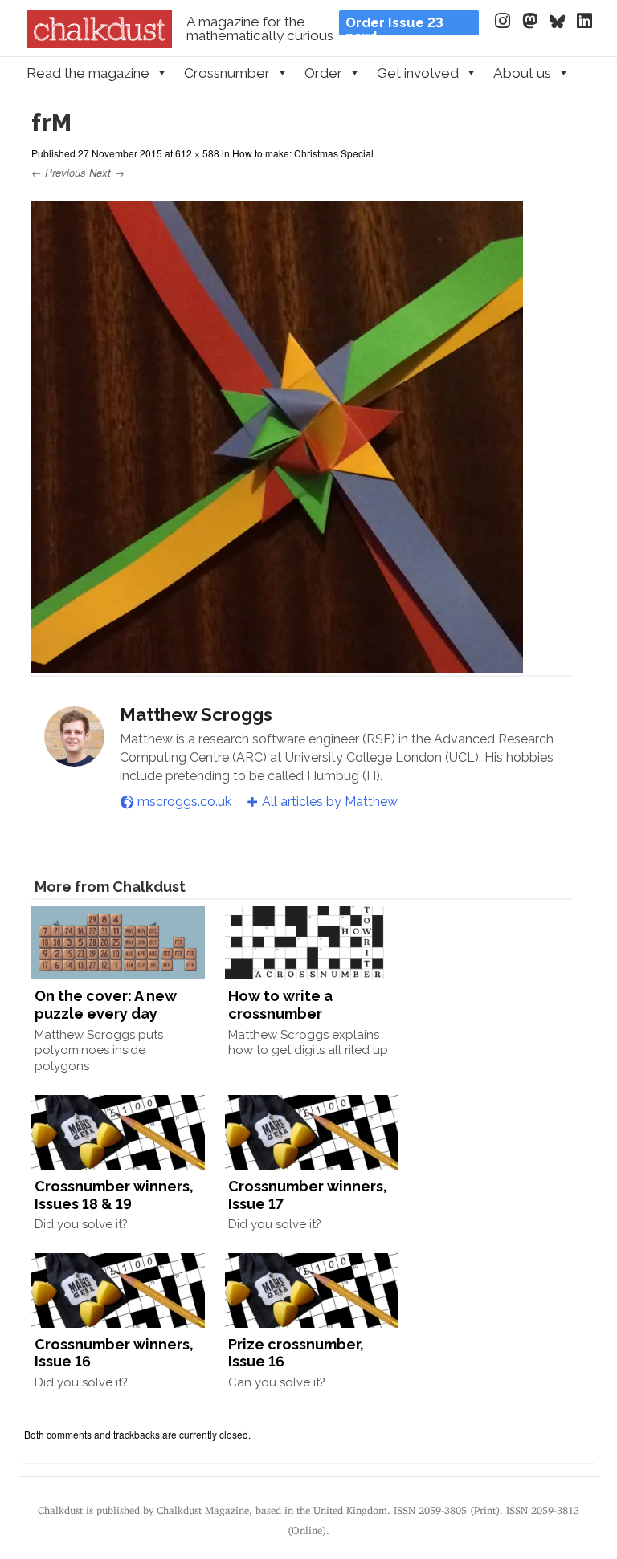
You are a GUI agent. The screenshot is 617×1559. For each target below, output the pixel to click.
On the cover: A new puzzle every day (106, 1004)
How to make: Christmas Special (303, 153)
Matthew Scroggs (196, 714)
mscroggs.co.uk (184, 801)
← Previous (58, 172)
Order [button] (323, 73)
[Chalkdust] (99, 43)
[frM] (277, 665)
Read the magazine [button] (88, 73)
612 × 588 (197, 153)
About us (522, 73)
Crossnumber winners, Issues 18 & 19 (114, 1195)
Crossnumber (227, 73)
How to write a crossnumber (280, 1004)
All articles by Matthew (330, 801)
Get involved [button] (418, 73)
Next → (107, 172)
